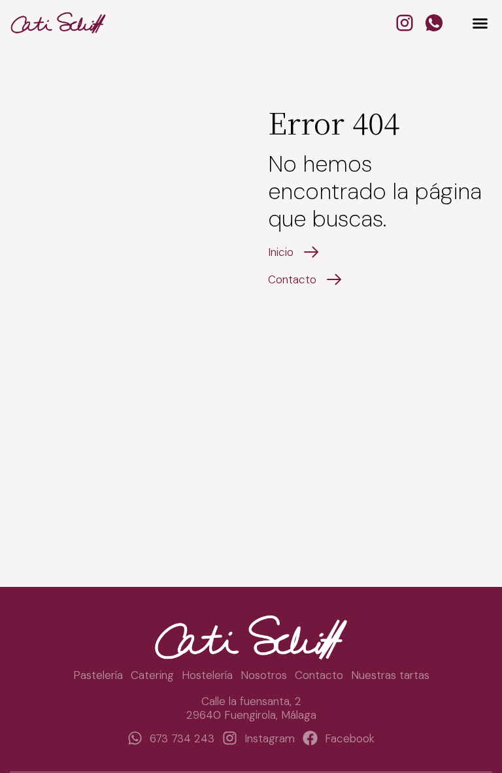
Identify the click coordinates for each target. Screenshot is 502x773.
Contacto (292, 279)
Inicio (280, 252)
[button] (479, 22)
